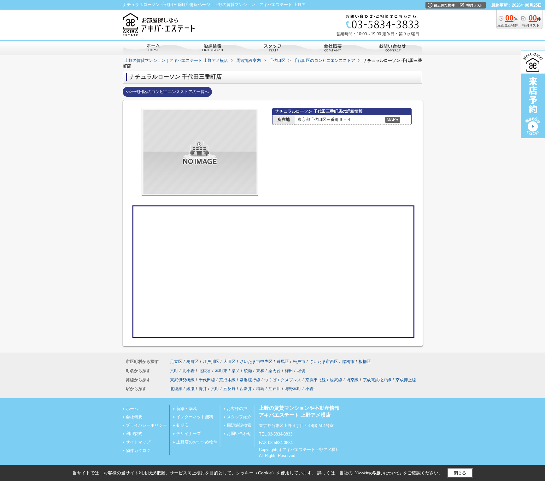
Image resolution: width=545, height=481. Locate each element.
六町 (174, 370)
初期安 (182, 425)
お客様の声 (237, 408)
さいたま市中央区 (256, 361)
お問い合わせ (239, 433)
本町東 (221, 370)
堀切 (301, 370)
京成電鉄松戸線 (377, 379)
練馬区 (283, 361)
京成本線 (227, 379)
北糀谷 (205, 370)
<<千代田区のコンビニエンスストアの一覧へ (167, 91)
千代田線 (207, 379)
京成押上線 (406, 379)
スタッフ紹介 (239, 416)
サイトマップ (138, 442)
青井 (203, 388)
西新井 (246, 388)
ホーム (132, 408)
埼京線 (352, 379)
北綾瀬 (176, 388)
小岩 (309, 388)
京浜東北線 (315, 379)
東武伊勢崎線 (182, 379)
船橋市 (348, 361)
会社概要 (134, 416)
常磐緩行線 (250, 379)
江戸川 (274, 388)
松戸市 (299, 361)
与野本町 (293, 388)
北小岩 (188, 370)
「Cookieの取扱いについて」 (378, 473)
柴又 (235, 370)
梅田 (289, 370)
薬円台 (274, 370)
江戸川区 (211, 361)
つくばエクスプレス (282, 379)
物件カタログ (138, 450)
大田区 (229, 361)
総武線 (336, 379)
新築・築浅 (186, 408)
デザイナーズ (188, 433)
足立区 (176, 361)
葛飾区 (192, 361)
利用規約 (134, 433)
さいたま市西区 (323, 361)
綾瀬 (248, 370)
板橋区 (365, 361)
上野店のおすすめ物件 (196, 442)
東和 (260, 370)
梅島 (260, 388)
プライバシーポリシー (146, 425)
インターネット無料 (194, 416)
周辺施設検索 (239, 425)
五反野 (229, 388)
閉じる (460, 473)
